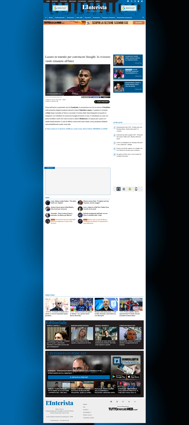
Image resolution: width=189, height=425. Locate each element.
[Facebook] (128, 1)
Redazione (63, 1)
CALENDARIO (82, 1)
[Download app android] (142, 1)
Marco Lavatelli (52, 101)
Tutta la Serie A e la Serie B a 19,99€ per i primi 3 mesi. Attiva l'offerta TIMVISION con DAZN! (77, 129)
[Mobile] (136, 189)
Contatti (85, 409)
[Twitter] (131, 1)
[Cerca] (143, 17)
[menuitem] (45, 17)
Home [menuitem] (51, 17)
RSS (84, 407)
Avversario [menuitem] (70, 17)
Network (55, 1)
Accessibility (87, 412)
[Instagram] (135, 1)
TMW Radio (72, 1)
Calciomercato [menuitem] (60, 17)
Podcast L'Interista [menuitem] (108, 17)
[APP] (119, 189)
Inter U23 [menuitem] (79, 17)
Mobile (85, 404)
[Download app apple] (138, 1)
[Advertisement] (128, 269)
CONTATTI (91, 1)
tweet (105, 97)
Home (48, 1)
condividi (95, 97)
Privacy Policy (87, 415)
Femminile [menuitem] (96, 17)
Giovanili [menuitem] (88, 17)
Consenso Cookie (88, 417)
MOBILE (98, 1)
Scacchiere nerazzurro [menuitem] (124, 17)
